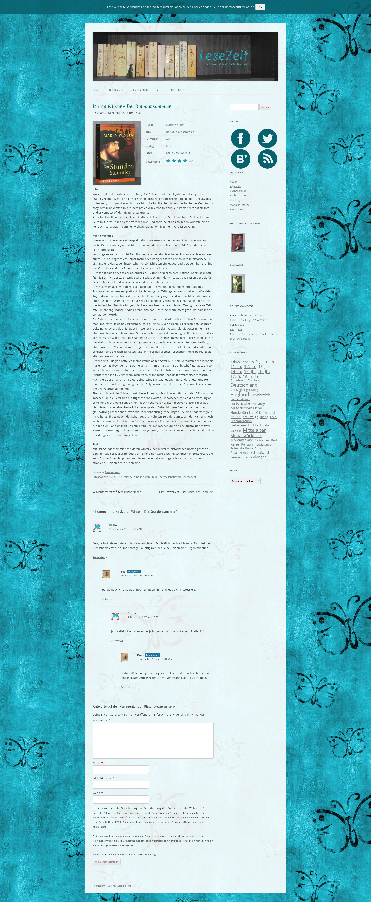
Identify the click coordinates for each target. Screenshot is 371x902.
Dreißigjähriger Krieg (244, 390)
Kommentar (101, 720)
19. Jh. (260, 376)
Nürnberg (160, 477)
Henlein (149, 477)
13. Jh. (263, 366)
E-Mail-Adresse (104, 778)
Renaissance (174, 477)
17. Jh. (236, 376)
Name (98, 763)
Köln (273, 417)
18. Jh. (248, 376)
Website (98, 793)
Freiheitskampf (240, 399)
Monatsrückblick (239, 204)
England (240, 394)
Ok (260, 7)
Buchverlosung (238, 195)
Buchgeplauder (238, 191)
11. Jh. (236, 366)
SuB (159, 90)
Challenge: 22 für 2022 (252, 315)
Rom (258, 448)
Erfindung (138, 477)
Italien (236, 416)
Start (96, 90)
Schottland (259, 452)
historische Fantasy (248, 403)
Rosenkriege (239, 452)
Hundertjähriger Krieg (247, 412)
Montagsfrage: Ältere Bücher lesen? (117, 492)
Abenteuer (238, 380)
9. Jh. (260, 361)
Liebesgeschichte (244, 425)
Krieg (264, 417)
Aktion (233, 181)
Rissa (96, 113)
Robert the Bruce (242, 448)
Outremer (262, 440)
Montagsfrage (242, 440)
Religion (247, 444)
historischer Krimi (246, 408)
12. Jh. (250, 366)
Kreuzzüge (250, 417)
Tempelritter (240, 457)
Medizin (236, 431)
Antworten (99, 557)
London (265, 425)
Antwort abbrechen (164, 706)
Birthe (113, 525)
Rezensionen (140, 90)
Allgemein (235, 186)
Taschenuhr (189, 477)
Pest (274, 440)
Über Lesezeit (115, 90)
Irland (270, 412)
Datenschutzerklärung (144, 854)
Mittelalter (254, 430)
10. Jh (269, 361)
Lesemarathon (241, 421)
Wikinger (258, 456)
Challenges (177, 90)
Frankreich (260, 394)
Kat (232, 329)
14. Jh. (236, 371)
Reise (235, 444)
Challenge (235, 200)
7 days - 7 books (242, 361)
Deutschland (124, 477)
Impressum (99, 885)
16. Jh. (112, 477)
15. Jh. (250, 371)
